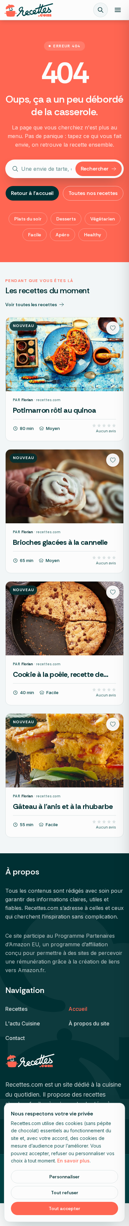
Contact (15, 1038)
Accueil (77, 1009)
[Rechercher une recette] (100, 10)
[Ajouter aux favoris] (112, 328)
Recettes (16, 1009)
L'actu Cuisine (22, 1023)
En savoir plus (73, 1160)
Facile (34, 235)
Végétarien (102, 219)
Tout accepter (64, 1208)
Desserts (66, 219)
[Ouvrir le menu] (117, 10)
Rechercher (94, 168)
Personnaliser (64, 1177)
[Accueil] (29, 10)
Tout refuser (64, 1193)
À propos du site (88, 1023)
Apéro (62, 235)
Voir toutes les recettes (31, 304)
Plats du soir (28, 219)
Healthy (92, 235)
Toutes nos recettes (93, 193)
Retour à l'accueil (32, 193)
